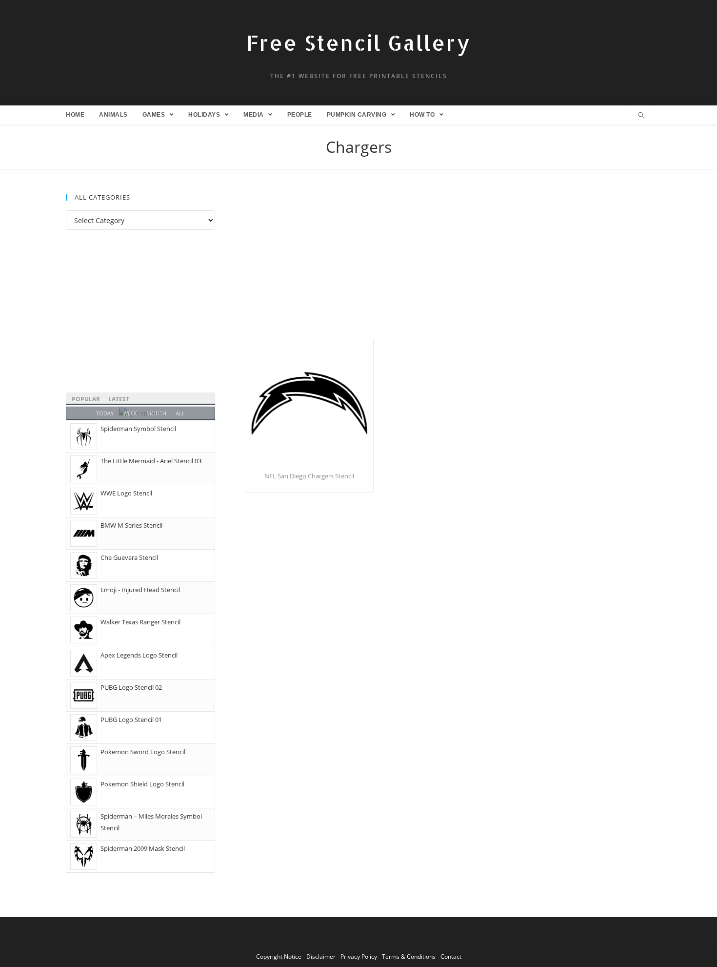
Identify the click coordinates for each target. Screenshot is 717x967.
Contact (450, 956)
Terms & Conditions (409, 956)
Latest (118, 399)
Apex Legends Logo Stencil (139, 655)
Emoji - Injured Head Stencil (140, 589)
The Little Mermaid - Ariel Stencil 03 (150, 460)
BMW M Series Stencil (131, 525)
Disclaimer (321, 956)
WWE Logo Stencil (126, 493)
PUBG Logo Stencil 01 (131, 719)
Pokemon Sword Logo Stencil (142, 751)
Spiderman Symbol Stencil (138, 428)
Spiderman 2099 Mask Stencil (142, 848)
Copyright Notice (278, 956)
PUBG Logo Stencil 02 (131, 687)
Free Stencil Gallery (358, 43)
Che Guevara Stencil (129, 557)
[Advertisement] (448, 266)
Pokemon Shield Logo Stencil (142, 784)
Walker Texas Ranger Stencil (140, 621)
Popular (86, 399)
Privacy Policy (358, 956)
